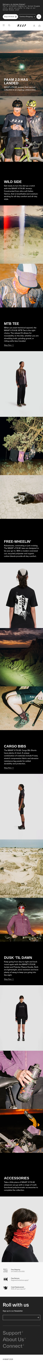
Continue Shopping (26, 16)
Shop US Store (9, 16)
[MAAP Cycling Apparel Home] (21, 26)
